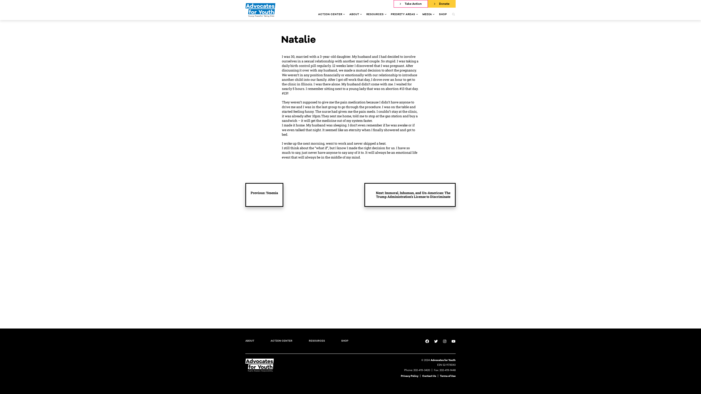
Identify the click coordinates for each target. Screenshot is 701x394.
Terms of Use (448, 376)
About (249, 341)
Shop (344, 341)
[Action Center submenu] (344, 14)
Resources (317, 341)
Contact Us (429, 376)
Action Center (281, 341)
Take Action (413, 4)
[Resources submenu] (386, 14)
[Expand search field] (453, 14)
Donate (444, 4)
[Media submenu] (434, 14)
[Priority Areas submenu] (417, 14)
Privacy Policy (409, 376)
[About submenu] (361, 14)
